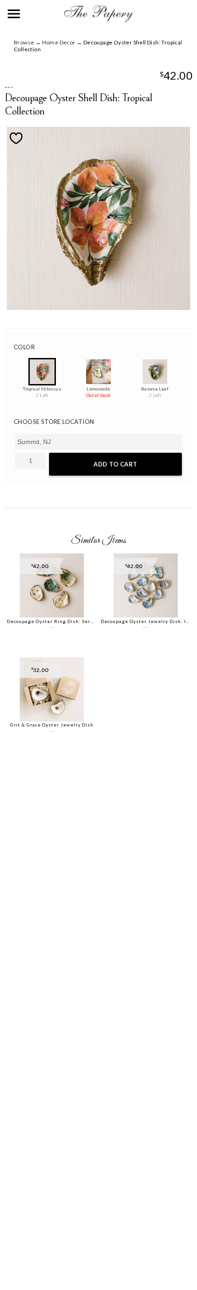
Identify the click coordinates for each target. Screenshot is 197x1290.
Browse (24, 42)
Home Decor (59, 42)
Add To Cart (115, 464)
